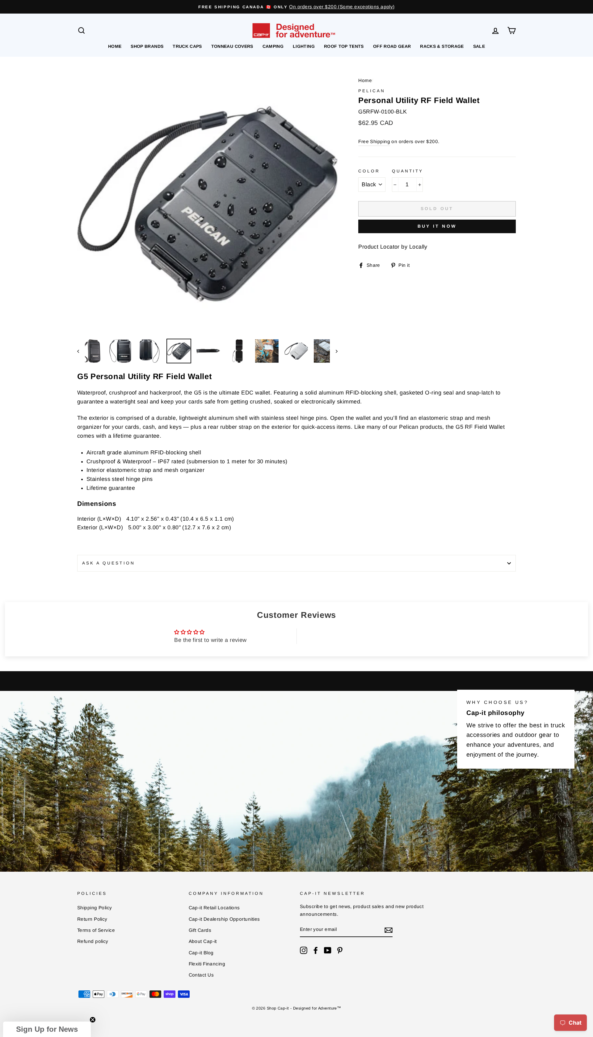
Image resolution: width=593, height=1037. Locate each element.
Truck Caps (187, 46)
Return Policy (92, 919)
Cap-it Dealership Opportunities (224, 919)
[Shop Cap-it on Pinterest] (339, 950)
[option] (296, 6)
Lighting (304, 46)
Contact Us (201, 974)
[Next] (334, 351)
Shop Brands (147, 46)
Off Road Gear (392, 46)
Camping (273, 46)
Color (369, 171)
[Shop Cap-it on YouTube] (327, 950)
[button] (47, 1029)
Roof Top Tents (344, 46)
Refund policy (92, 941)
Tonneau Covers (232, 46)
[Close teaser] (93, 1020)
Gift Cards (200, 930)
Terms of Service (96, 930)
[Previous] (81, 351)
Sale (479, 46)
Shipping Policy (94, 907)
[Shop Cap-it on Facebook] (315, 950)
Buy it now (437, 226)
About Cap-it (203, 941)
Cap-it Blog (201, 952)
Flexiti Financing (207, 963)
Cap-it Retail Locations (214, 907)
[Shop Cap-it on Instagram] (303, 950)
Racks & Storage (442, 46)
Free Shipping (374, 141)
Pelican (371, 91)
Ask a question (108, 563)
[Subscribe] (389, 929)
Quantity (407, 171)
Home (114, 46)
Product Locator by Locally (392, 247)
